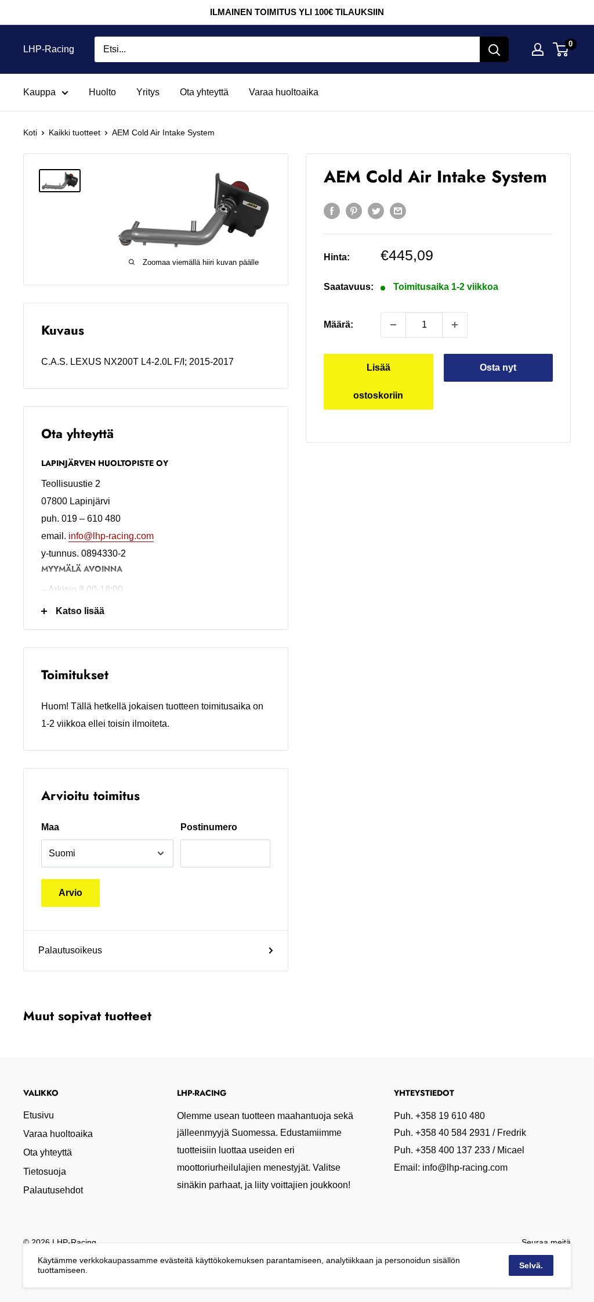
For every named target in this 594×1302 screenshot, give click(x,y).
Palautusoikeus (70, 950)
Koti (30, 132)
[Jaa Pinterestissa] (354, 211)
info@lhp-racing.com (111, 536)
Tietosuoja (44, 1172)
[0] (561, 49)
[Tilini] (538, 49)
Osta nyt (498, 367)
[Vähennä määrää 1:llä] (393, 325)
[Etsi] (494, 49)
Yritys (148, 92)
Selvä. (531, 1265)
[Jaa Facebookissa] (332, 211)
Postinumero (208, 827)
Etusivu (38, 1115)
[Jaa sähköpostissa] (398, 211)
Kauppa (39, 92)
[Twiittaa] (376, 211)
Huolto (102, 92)
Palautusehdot (53, 1190)
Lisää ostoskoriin (378, 381)
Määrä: (338, 324)
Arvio (70, 893)
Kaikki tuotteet (74, 132)
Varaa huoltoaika (283, 92)
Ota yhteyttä (204, 92)
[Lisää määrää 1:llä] (455, 325)
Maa (50, 827)
